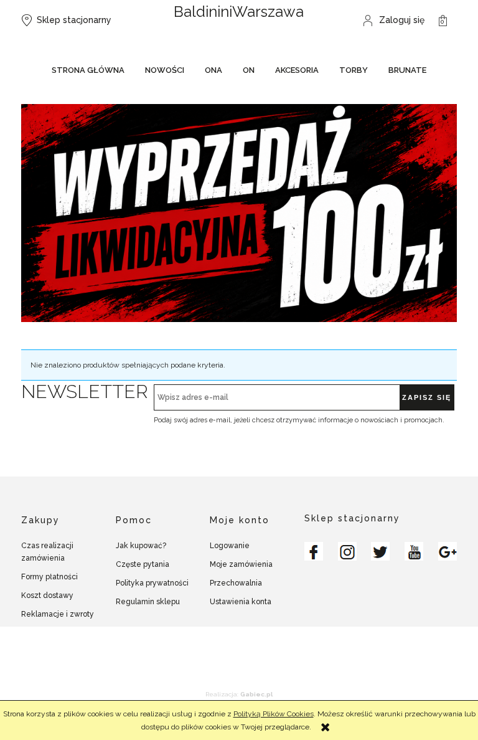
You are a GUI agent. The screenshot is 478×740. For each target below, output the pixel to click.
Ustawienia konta (240, 601)
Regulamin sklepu (148, 601)
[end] (239, 212)
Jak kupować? (141, 545)
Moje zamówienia (241, 564)
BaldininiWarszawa (239, 11)
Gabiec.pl (256, 694)
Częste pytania (142, 564)
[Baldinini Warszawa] (313, 551)
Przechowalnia (236, 583)
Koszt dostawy (47, 595)
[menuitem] (88, 72)
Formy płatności (49, 576)
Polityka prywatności (152, 583)
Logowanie (230, 545)
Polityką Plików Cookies (273, 713)
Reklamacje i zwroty (57, 614)
